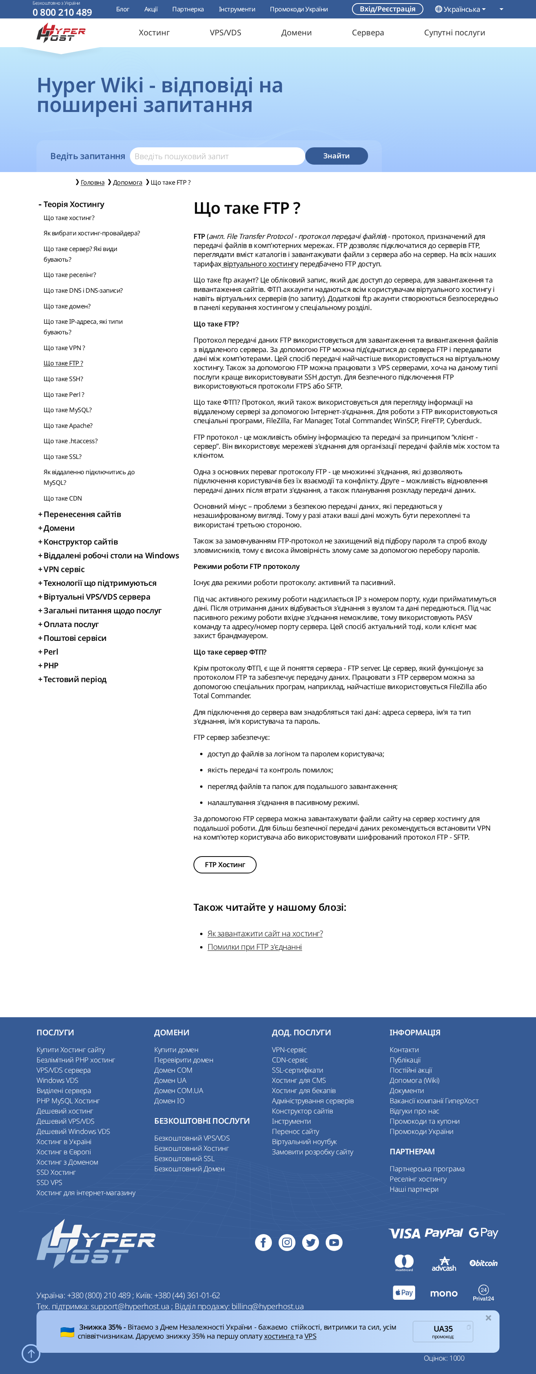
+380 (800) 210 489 (99, 1295)
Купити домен (176, 1049)
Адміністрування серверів (313, 1100)
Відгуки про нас (414, 1110)
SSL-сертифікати (297, 1070)
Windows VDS (57, 1080)
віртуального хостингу (260, 263)
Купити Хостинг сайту (70, 1049)
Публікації (405, 1059)
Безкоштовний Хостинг (191, 1148)
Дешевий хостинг (64, 1110)
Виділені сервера (63, 1090)
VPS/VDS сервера (63, 1070)
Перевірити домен (183, 1059)
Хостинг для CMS (299, 1080)
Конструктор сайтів (302, 1110)
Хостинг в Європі (63, 1151)
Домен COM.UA (178, 1090)
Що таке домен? (67, 306)
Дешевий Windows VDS (73, 1131)
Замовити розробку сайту (312, 1151)
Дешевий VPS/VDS (65, 1121)
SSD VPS (49, 1182)
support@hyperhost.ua (131, 1306)
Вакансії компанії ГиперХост (434, 1100)
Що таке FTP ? (63, 363)
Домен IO (169, 1100)
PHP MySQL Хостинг (68, 1100)
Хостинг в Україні (63, 1141)
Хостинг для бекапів (304, 1090)
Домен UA (170, 1080)
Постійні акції (411, 1070)
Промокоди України (299, 9)
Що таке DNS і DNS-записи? (83, 290)
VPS (310, 1336)
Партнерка (188, 9)
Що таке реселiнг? (70, 274)
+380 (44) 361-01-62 (187, 1295)
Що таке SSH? (63, 378)
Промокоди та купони (425, 1121)
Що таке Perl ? (64, 394)
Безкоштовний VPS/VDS (192, 1138)
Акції (151, 9)
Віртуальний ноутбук (304, 1141)
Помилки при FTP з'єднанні (255, 946)
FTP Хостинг (225, 864)
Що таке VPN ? (64, 347)
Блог (122, 9)
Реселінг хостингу (418, 1178)
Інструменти (237, 9)
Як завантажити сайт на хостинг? (265, 933)
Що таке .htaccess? (70, 441)
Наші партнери (414, 1189)
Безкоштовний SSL (184, 1158)
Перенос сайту (295, 1131)
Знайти (336, 156)
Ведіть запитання (87, 156)
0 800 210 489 (62, 12)
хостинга (280, 1336)
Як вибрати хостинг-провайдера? (92, 233)
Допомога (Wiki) (414, 1080)
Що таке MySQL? (67, 409)
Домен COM (173, 1070)
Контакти (404, 1049)
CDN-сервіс (290, 1059)
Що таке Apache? (68, 425)
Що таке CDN (63, 498)
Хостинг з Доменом (67, 1162)
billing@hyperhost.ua (268, 1306)
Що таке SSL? (62, 456)
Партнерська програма (427, 1168)
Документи (407, 1090)
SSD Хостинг (56, 1172)
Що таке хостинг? (69, 217)
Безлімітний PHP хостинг (75, 1059)
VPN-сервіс (289, 1049)
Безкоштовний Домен (189, 1168)
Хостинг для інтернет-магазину (85, 1192)
